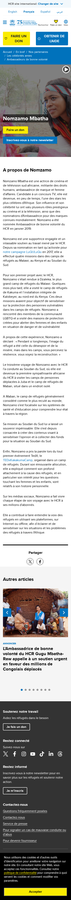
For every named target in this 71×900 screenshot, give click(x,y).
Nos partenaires (38, 52)
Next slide (64, 612)
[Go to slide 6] (42, 691)
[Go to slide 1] (23, 691)
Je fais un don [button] (16, 727)
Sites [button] (66, 24)
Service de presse (15, 824)
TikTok (41, 753)
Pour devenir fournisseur (20, 840)
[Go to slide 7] (46, 691)
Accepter (35, 891)
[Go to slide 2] (27, 691)
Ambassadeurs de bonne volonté (27, 59)
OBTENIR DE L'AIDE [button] (54, 39)
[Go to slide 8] (50, 691)
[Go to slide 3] (31, 691)
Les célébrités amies (19, 56)
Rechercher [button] (43, 24)
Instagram (23, 753)
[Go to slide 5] (38, 691)
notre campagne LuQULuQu (22, 252)
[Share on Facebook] (39, 561)
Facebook (14, 753)
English (12, 12)
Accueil (7, 52)
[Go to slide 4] (34, 691)
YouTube (32, 753)
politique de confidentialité (20, 873)
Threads (60, 753)
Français (28, 12)
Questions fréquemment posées (25, 811)
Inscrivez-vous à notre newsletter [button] (30, 140)
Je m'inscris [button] (15, 790)
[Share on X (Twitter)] (30, 561)
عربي (60, 12)
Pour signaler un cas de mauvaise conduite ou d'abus (34, 832)
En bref (20, 52)
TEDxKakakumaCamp (18, 460)
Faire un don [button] (56, 24)
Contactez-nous (14, 817)
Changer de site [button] (48, 4)
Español (45, 12)
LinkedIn (50, 753)
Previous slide (7, 612)
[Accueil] (23, 22)
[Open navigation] (5, 22)
